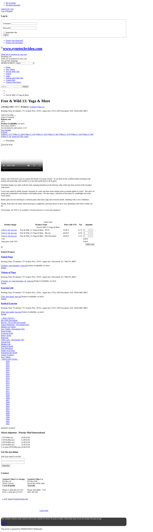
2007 (8, 400)
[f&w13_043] (29, 134)
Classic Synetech (7, 355)
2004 (8, 407)
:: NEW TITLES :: (8, 318)
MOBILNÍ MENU (8, 63)
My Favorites (11, 3)
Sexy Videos (6, 357)
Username (7, 24)
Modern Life (6, 344)
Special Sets (5, 342)
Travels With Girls (12, 72)
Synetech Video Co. (37, 107)
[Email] (4, 132)
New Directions (7, 348)
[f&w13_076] (64, 134)
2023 (8, 368)
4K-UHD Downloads (9, 320)
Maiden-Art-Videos (8, 327)
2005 (8, 404)
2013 (8, 389)
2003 (8, 409)
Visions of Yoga (8, 272)
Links (8, 76)
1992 (8, 424)
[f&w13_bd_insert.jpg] (10, 137)
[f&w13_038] (18, 134)
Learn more (44, 510)
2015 (8, 385)
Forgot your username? (14, 43)
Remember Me (11, 32)
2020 (8, 374)
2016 (8, 383)
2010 (8, 394)
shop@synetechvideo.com (18, 499)
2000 (8, 413)
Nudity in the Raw (8, 351)
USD (12, 9)
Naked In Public (7, 346)
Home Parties (6, 331)
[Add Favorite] (15, 115)
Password (6, 28)
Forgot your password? (14, 41)
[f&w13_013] (6, 134)
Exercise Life (7, 288)
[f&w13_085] (87, 134)
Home (8, 67)
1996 (8, 417)
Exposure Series (7, 333)
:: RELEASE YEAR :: (9, 359)
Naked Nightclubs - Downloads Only (15, 325)
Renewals (4, 338)
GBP (3, 9)
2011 (7, 392)
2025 (8, 363)
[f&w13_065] (52, 134)
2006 (8, 402)
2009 (8, 396)
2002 (8, 411)
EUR (7, 9)
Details (3, 268)
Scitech (8, 74)
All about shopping (13, 5)
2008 (8, 398)
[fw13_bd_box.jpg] (9, 230)
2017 (8, 381)
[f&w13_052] (41, 134)
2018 (8, 379)
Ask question (6, 130)
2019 (8, 376)
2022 (8, 370)
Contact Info (10, 80)
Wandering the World (9, 353)
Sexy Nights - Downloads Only (13, 329)
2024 (8, 366)
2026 (8, 361)
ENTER (4, 523)
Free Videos (10, 69)
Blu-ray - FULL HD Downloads (13, 323)
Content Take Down (13, 82)
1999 (8, 415)
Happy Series (6, 335)
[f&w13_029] (76, 134)
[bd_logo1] (24, 137)
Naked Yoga (7, 257)
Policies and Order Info (14, 78)
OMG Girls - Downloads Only (12, 340)
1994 (8, 420)
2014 (8, 387)
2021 (8, 372)
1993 (8, 422)
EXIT (3, 525)
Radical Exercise (9, 303)
